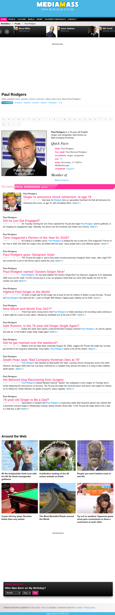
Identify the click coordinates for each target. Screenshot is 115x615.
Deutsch (35, 103)
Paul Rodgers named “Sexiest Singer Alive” (34, 271)
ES (58, 9)
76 (61, 159)
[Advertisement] (57, 67)
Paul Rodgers (13, 94)
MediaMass (6, 24)
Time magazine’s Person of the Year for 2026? (36, 237)
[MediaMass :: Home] (57, 4)
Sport (40, 19)
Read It (76, 203)
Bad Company (61, 180)
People (11, 19)
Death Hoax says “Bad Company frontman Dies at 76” (41, 359)
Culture (21, 19)
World (31, 19)
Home (3, 19)
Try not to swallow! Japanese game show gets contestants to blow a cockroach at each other (95, 519)
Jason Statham (35, 29)
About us (45, 608)
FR (54, 9)
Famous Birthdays (14, 584)
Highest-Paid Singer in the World (26, 291)
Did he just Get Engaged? (21, 220)
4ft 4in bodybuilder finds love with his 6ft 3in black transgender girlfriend (19, 476)
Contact (72, 19)
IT (64, 9)
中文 (72, 9)
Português (53, 103)
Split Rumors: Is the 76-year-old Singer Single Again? (41, 325)
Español (27, 103)
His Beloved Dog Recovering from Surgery (33, 379)
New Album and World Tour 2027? (27, 308)
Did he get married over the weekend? (30, 342)
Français (18, 103)
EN (50, 9)
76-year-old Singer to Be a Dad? (26, 399)
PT (68, 9)
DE (61, 9)
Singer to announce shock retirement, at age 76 (57, 197)
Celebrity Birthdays (55, 19)
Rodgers (58, 200)
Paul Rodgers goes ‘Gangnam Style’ (29, 254)
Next (6, 31)
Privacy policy (89, 608)
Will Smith (75, 29)
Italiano (44, 103)
